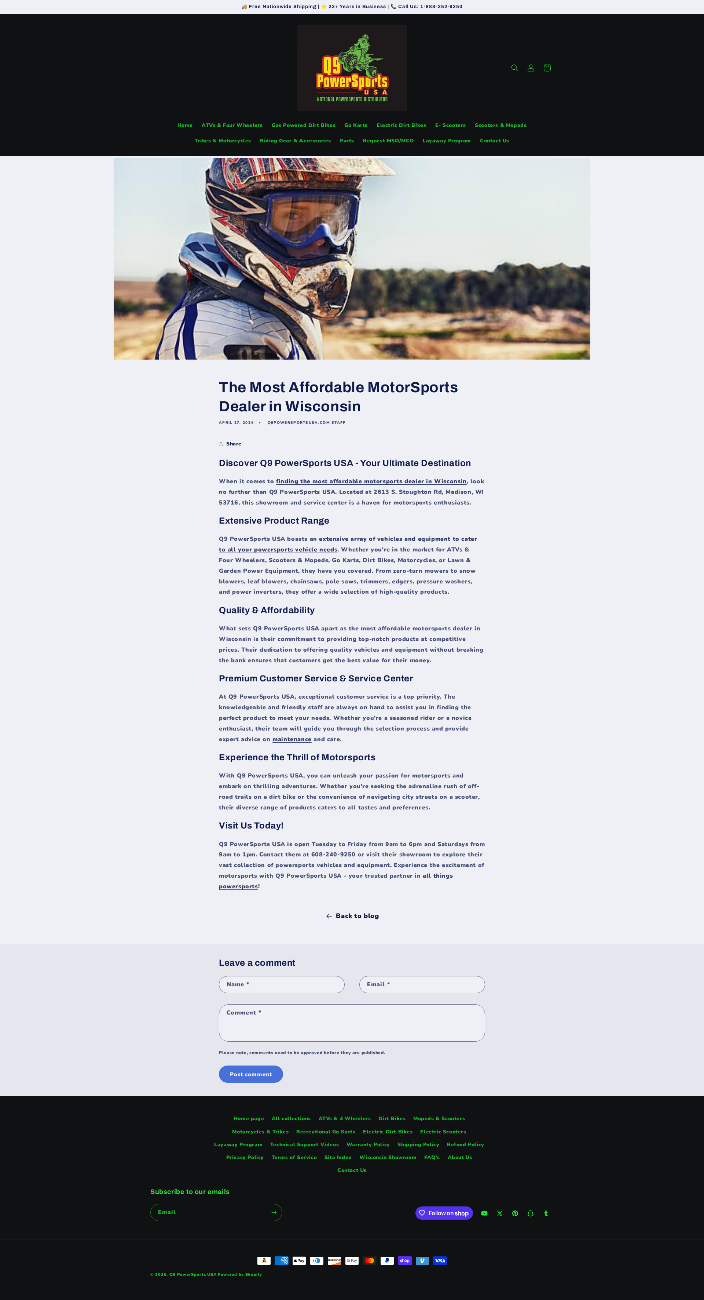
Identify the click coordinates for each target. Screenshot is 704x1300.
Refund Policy (465, 1144)
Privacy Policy (245, 1157)
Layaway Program (238, 1144)
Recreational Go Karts (326, 1131)
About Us (460, 1157)
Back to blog (357, 915)
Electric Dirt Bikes (387, 1131)
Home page (249, 1118)
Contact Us (352, 1170)
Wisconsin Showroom (388, 1157)
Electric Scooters (443, 1131)
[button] (515, 68)
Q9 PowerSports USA (193, 1274)
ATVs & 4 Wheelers (345, 1118)
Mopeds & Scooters (439, 1118)
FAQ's (432, 1157)
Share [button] (234, 443)
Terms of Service (294, 1157)
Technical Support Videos (304, 1144)
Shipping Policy (418, 1144)
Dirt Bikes (392, 1118)
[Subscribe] (274, 1212)
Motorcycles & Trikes (260, 1131)
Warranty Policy (368, 1144)
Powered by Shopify (240, 1274)
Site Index (338, 1157)
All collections (291, 1118)
